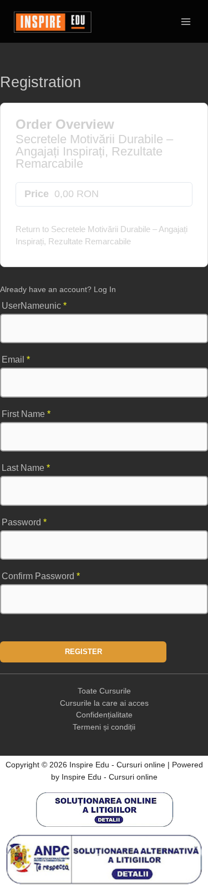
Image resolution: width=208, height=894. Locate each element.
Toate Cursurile (104, 691)
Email (16, 359)
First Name (26, 414)
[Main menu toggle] (186, 21)
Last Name (26, 468)
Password (24, 522)
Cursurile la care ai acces (104, 703)
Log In (105, 289)
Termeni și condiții (104, 727)
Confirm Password (41, 576)
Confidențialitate (104, 715)
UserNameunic (34, 305)
